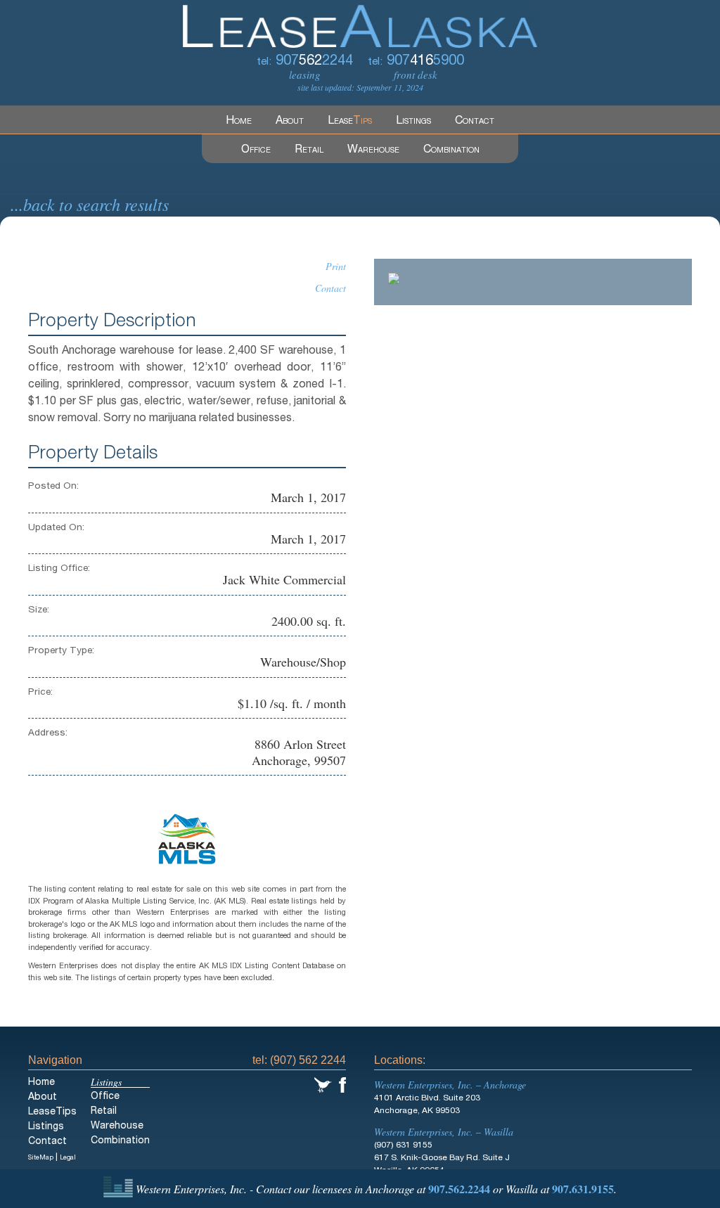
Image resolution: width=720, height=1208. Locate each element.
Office (256, 150)
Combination (451, 150)
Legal (68, 1158)
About (290, 121)
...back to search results (90, 204)
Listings (413, 121)
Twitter (323, 1085)
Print (336, 266)
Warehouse (373, 150)
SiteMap (40, 1158)
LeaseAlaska (359, 24)
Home (239, 121)
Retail (309, 150)
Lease (350, 121)
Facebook (342, 1085)
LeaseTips (52, 1112)
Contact (474, 121)
